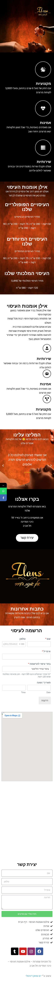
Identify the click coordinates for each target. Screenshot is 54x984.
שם (48, 639)
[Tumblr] (14, 951)
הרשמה (44, 700)
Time (23, 692)
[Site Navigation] (5, 12)
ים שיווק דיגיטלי (33, 976)
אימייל (46, 651)
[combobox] (21, 644)
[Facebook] (39, 951)
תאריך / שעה (44, 682)
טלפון (23, 639)
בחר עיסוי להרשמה (39, 664)
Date (48, 692)
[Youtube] (23, 951)
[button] (31, 485)
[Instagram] (31, 951)
